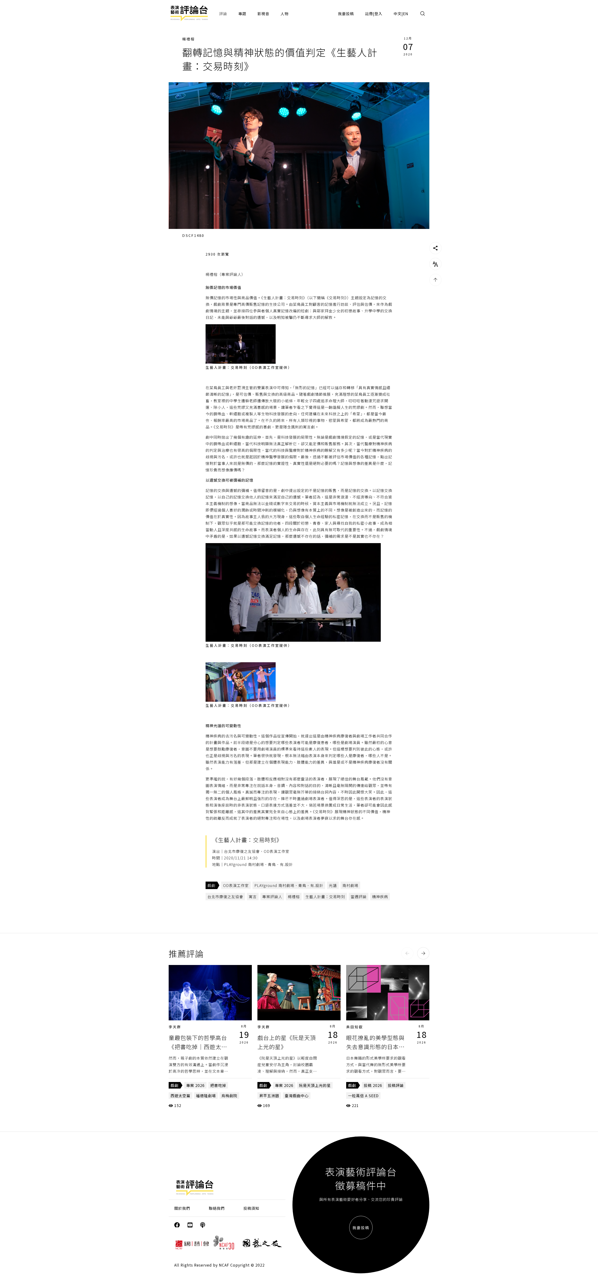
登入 (378, 13)
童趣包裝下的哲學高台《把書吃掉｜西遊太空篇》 (198, 1046)
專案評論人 (272, 896)
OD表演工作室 (236, 885)
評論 (223, 13)
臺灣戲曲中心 (297, 1095)
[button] (407, 953)
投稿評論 (396, 1085)
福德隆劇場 (206, 1095)
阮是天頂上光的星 (315, 1085)
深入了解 (210, 993)
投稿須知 (251, 1208)
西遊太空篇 (180, 1095)
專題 (242, 13)
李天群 (175, 1026)
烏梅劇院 (229, 1095)
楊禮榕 (188, 38)
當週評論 (359, 896)
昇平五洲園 (269, 1095)
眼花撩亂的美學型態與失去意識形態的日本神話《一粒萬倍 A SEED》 (378, 1046)
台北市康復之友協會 (225, 896)
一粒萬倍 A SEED (363, 1095)
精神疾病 (380, 896)
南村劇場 (350, 885)
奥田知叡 (354, 1026)
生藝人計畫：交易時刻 (325, 896)
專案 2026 (195, 1085)
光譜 (333, 885)
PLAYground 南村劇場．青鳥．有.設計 (288, 885)
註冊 (369, 13)
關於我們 (182, 1208)
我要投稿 (346, 13)
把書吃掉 (218, 1085)
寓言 (253, 896)
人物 (284, 13)
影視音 (263, 13)
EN (405, 13)
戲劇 (211, 885)
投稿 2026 (373, 1085)
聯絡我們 (217, 1208)
